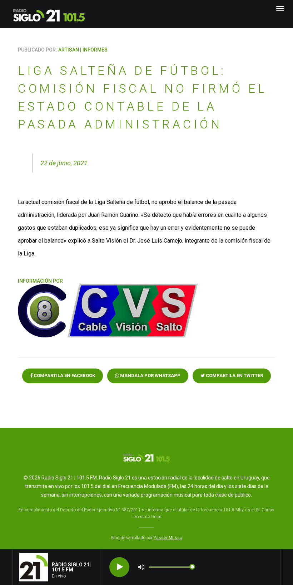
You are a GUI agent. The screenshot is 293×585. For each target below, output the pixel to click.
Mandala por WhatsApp (149, 375)
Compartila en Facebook (64, 375)
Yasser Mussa (168, 537)
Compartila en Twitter (234, 375)
